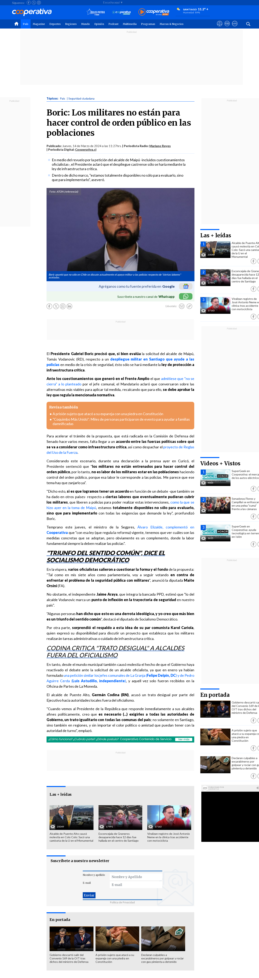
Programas (148, 23)
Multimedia (130, 23)
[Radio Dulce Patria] (95, 12)
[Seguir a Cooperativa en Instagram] (39, 2)
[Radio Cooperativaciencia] (121, 12)
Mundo (85, 23)
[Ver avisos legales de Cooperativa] (219, 27)
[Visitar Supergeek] (234, 27)
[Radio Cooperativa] (153, 12)
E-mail (87, 882)
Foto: (53, 191)
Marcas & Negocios (172, 23)
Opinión (99, 23)
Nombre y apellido (94, 874)
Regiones (71, 23)
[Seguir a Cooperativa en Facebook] (29, 2)
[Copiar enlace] (189, 306)
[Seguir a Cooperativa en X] (34, 2)
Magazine (39, 23)
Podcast (113, 23)
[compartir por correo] (182, 306)
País (25, 23)
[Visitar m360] (227, 27)
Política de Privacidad (122, 902)
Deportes (55, 23)
